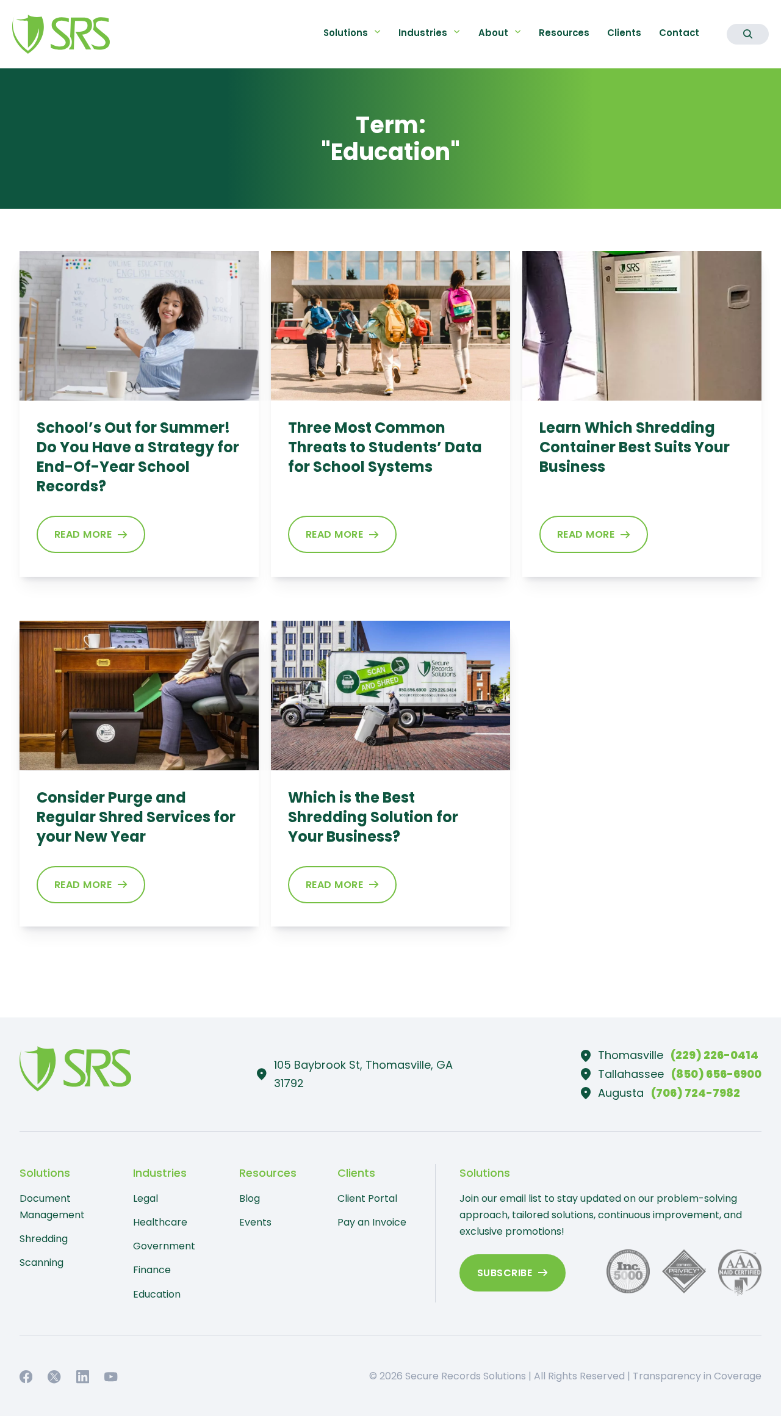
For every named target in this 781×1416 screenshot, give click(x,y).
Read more (83, 534)
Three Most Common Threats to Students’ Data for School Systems (385, 447)
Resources (564, 32)
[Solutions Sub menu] (377, 31)
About (493, 32)
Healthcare (160, 1222)
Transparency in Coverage (697, 1376)
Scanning (41, 1262)
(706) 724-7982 (695, 1092)
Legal (145, 1198)
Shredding (44, 1239)
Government (164, 1246)
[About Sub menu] (517, 31)
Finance (152, 1270)
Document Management (52, 1206)
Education (157, 1294)
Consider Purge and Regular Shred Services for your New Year (136, 817)
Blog (249, 1198)
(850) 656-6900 (716, 1074)
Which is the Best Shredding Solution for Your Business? (373, 817)
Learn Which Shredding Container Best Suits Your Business (634, 447)
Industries (422, 32)
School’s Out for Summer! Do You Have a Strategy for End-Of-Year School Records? (138, 456)
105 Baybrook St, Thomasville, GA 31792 (363, 1074)
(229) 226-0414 (714, 1055)
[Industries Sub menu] (456, 31)
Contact (679, 32)
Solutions (345, 32)
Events (255, 1222)
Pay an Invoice (371, 1222)
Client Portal (367, 1198)
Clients (624, 32)
